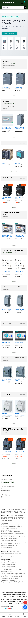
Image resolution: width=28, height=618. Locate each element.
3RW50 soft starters (6, 519)
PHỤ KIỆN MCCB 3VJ (8, 253)
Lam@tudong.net (5, 490)
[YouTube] (9, 495)
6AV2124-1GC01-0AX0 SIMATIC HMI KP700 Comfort (7, 236)
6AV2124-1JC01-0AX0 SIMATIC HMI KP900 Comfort (19, 236)
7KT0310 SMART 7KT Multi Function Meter (6, 162)
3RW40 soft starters (6, 517)
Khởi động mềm (23, 47)
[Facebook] (2, 495)
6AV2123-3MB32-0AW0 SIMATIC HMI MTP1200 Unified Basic (19, 157)
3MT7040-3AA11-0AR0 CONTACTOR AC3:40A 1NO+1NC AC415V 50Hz (6, 198)
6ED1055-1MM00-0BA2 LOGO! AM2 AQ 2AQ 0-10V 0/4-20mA (19, 309)
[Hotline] (25, 602)
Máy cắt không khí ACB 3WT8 (8, 562)
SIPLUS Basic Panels (6, 547)
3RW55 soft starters (6, 520)
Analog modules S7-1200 (9, 65)
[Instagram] (2, 497)
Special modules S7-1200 (9, 67)
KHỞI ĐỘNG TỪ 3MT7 (6, 571)
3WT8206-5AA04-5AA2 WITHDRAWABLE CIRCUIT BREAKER (20, 380)
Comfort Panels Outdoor (15, 526)
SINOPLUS (12, 580)
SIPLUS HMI (4, 526)
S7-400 (23, 513)
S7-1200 (19, 511)
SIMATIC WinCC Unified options (9, 538)
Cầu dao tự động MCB (15, 576)
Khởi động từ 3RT (14, 551)
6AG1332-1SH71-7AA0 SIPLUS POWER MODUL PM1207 (6, 86)
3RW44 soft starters (19, 517)
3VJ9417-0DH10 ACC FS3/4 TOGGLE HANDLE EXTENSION (6, 272)
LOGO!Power (10, 513)
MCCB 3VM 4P (4, 580)
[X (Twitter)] (6, 495)
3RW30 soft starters (16, 515)
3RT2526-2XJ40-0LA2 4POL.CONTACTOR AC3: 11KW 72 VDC (7, 452)
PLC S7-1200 (4, 47)
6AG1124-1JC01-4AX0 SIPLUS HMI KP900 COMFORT (6, 343)
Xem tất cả (21, 67)
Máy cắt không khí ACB (7, 573)
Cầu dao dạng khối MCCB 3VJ (8, 564)
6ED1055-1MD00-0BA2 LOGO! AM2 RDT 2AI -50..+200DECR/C (7, 309)
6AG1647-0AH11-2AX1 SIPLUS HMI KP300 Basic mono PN (6, 128)
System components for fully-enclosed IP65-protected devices (12, 534)
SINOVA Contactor (19, 573)
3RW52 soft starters (19, 519)
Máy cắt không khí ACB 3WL (8, 566)
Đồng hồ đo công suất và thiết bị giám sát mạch (13, 582)
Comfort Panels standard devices (9, 525)
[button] (12, 207)
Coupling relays (15, 556)
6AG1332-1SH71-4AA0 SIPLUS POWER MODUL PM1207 (19, 86)
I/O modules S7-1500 (8, 103)
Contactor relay (5, 556)
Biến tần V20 (11, 47)
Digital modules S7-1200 (9, 64)
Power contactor (5, 555)
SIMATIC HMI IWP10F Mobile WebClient (10, 543)
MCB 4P (3, 575)
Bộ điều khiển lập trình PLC (8, 511)
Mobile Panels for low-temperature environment (13, 542)
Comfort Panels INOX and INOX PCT (10, 532)
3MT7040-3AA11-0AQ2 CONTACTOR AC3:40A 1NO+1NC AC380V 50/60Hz (20, 198)
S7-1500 (3, 513)
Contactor (14, 555)
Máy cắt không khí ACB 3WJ (8, 561)
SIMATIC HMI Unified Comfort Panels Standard (12, 536)
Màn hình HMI (17, 47)
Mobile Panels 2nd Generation (8, 540)
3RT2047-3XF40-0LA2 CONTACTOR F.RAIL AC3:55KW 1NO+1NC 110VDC (20, 452)
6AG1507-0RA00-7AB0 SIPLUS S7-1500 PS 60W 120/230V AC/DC (19, 128)
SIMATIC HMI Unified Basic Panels (9, 549)
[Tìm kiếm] (25, 7)
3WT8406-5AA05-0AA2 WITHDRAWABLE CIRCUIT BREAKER (7, 380)
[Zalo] (25, 607)
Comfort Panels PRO (6, 530)
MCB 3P (21, 569)
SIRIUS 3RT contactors (7, 553)
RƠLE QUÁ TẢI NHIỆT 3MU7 (14, 575)
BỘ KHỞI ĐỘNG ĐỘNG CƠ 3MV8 (9, 578)
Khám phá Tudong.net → (9, 33)
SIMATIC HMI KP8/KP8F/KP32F (9, 545)
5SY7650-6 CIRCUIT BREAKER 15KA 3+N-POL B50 (19, 414)
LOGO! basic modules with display (16, 509)
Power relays (18, 553)
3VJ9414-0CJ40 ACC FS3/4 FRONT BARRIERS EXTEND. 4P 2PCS (20, 272)
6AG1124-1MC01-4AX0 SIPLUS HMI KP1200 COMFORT (19, 343)
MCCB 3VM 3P (4, 576)
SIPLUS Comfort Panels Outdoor (9, 528)
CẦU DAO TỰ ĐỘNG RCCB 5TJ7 (9, 569)
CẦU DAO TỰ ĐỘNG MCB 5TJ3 (9, 568)
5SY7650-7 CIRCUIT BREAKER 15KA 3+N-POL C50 (7, 414)
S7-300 (17, 513)
